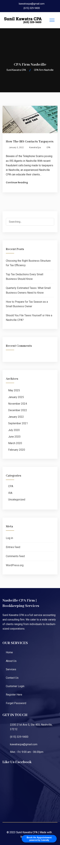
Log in (9, 538)
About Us (11, 661)
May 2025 (14, 390)
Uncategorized (16, 499)
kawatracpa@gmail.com (31, 3)
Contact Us (12, 677)
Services (11, 669)
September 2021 (18, 423)
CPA (48, 147)
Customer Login (15, 686)
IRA (10, 493)
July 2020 (14, 430)
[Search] (50, 222)
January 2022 (16, 416)
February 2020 (16, 449)
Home (9, 652)
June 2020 (14, 436)
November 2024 (17, 403)
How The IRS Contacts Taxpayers (30, 142)
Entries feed (13, 547)
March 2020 (15, 443)
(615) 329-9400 (32, 8)
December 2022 (17, 410)
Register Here (14, 694)
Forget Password (16, 703)
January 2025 (16, 397)
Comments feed (15, 556)
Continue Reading (17, 182)
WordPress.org (15, 565)
